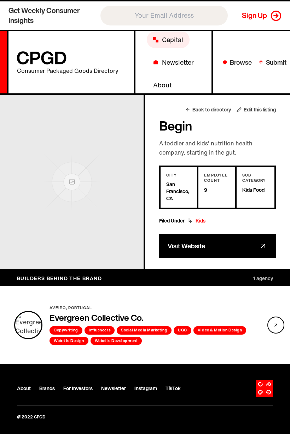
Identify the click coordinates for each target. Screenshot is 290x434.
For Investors (78, 388)
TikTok (173, 388)
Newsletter (113, 388)
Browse (241, 62)
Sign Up (254, 15)
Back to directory (211, 109)
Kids (200, 220)
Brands (47, 388)
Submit (276, 62)
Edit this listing (260, 109)
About (24, 388)
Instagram (145, 388)
